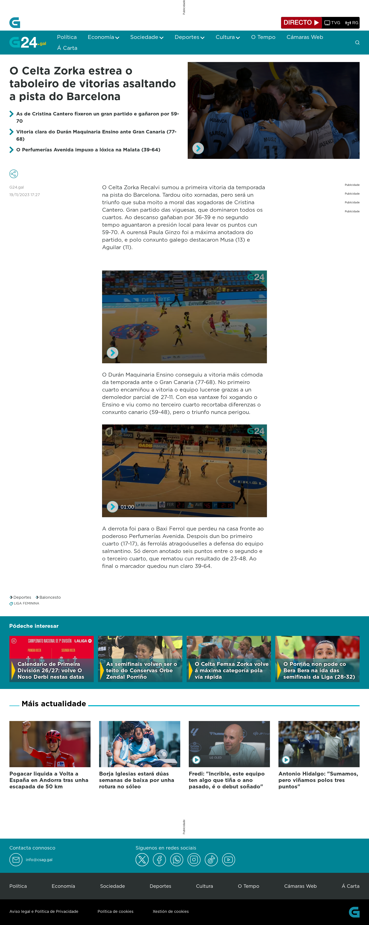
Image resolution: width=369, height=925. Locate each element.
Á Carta (351, 886)
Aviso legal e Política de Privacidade (43, 911)
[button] (198, 148)
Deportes (22, 597)
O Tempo (248, 886)
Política (18, 886)
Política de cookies (115, 911)
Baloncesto (50, 597)
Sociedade (112, 886)
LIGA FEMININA (26, 603)
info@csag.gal (39, 859)
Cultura (204, 886)
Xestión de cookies (171, 911)
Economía (63, 886)
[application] (274, 110)
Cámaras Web (300, 886)
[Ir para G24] (27, 42)
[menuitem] (67, 37)
